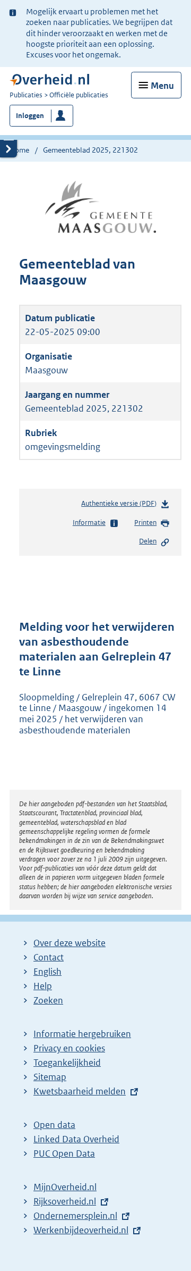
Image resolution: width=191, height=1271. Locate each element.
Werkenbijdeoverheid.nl (80, 1230)
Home (19, 150)
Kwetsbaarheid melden (79, 1091)
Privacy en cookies (69, 1048)
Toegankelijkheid (67, 1062)
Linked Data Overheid (76, 1139)
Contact (48, 957)
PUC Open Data (64, 1153)
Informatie (89, 522)
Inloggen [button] (30, 115)
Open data (54, 1125)
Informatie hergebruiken (82, 1034)
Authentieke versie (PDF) (121, 506)
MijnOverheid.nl (65, 1187)
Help (42, 986)
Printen (145, 522)
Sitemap (49, 1077)
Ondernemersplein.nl (75, 1216)
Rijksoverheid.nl (64, 1201)
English (47, 971)
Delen (148, 541)
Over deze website (69, 943)
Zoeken (48, 1000)
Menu (162, 85)
